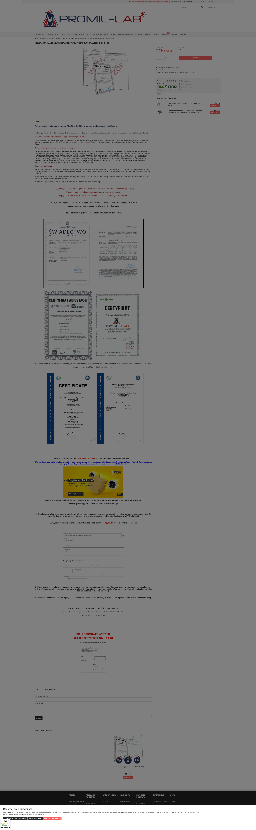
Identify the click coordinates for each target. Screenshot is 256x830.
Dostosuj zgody (35, 818)
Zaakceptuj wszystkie (52, 818)
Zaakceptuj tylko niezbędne (15, 818)
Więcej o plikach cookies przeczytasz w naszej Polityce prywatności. (24, 814)
